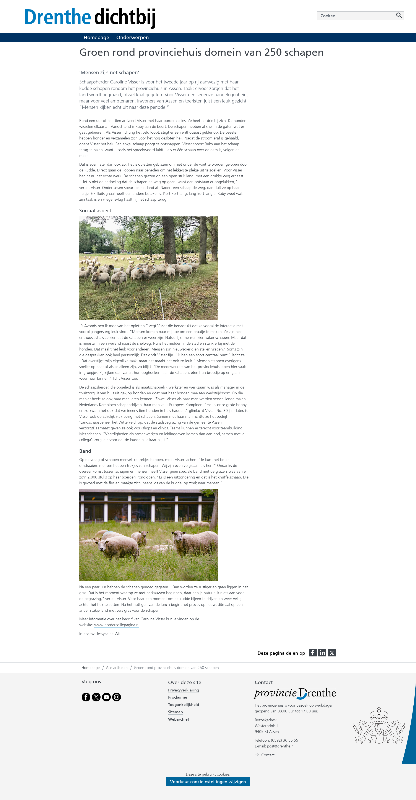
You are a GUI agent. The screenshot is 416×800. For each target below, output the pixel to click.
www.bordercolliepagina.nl (116, 624)
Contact (268, 755)
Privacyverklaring (183, 690)
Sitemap (175, 712)
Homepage (96, 37)
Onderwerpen (132, 37)
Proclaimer (177, 697)
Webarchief (178, 719)
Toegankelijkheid (183, 704)
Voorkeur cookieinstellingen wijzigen (208, 781)
